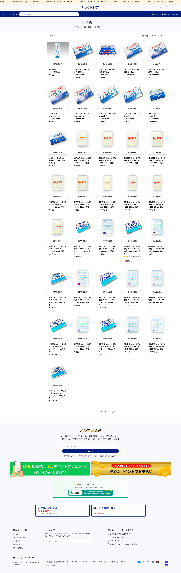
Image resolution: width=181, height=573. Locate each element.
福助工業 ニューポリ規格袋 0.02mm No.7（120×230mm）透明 (132, 204)
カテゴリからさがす (11, 14)
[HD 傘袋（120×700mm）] (58, 50)
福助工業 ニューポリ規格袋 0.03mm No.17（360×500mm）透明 (156, 346)
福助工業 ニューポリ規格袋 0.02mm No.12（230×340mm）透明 (132, 160)
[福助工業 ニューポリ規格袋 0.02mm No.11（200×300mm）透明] (107, 139)
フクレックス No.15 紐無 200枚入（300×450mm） (81, 116)
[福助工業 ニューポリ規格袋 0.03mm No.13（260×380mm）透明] (132, 278)
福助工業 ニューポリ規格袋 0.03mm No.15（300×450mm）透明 (82, 346)
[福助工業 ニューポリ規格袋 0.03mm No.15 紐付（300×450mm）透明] (58, 325)
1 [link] (101, 412)
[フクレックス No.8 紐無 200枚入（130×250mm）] (107, 94)
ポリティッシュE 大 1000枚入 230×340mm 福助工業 (57, 160)
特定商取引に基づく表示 (62, 562)
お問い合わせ (114, 562)
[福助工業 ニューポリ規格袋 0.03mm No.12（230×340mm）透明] (83, 278)
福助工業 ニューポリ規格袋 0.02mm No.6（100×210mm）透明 (107, 204)
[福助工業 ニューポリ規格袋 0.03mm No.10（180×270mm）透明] (107, 227)
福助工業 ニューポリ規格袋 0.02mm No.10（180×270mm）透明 (82, 160)
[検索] (160, 7)
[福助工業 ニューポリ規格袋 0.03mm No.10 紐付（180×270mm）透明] (83, 227)
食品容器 (15, 534)
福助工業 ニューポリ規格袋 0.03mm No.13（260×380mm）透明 (132, 300)
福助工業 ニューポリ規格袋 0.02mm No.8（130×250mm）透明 (156, 204)
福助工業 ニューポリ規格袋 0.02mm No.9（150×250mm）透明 (57, 248)
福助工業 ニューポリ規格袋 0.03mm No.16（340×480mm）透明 (132, 346)
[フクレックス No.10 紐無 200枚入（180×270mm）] (83, 50)
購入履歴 (166, 14)
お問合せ (175, 14)
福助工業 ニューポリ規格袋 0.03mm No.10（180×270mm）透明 (107, 248)
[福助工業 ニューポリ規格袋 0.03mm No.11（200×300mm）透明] (157, 227)
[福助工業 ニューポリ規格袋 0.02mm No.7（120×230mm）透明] (132, 183)
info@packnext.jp (117, 537)
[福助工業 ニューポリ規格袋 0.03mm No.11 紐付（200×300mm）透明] (132, 227)
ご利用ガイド (103, 562)
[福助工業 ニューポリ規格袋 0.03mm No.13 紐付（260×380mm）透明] (107, 278)
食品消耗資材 (17, 544)
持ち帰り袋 (16, 541)
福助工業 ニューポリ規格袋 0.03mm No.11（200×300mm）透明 (156, 248)
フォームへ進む (98, 513)
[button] (128, 256)
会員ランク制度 (51, 565)
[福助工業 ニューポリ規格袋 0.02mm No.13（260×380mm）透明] (157, 139)
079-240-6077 (43, 511)
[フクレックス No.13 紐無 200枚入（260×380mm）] (157, 50)
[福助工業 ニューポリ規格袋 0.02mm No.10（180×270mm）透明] (83, 139)
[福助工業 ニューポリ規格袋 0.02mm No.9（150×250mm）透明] (58, 227)
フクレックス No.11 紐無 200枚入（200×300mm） (106, 72)
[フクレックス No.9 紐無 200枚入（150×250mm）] (132, 94)
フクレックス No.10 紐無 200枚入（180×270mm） (81, 72)
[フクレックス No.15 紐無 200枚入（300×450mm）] (83, 94)
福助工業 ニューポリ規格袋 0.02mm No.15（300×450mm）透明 (82, 204)
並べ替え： (146, 36)
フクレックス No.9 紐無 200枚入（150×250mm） (132, 116)
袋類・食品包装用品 (19, 538)
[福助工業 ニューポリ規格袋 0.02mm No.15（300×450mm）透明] (83, 183)
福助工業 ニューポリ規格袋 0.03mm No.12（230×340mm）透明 (82, 300)
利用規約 (80, 456)
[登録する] (89, 541)
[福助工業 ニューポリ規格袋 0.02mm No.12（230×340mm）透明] (132, 139)
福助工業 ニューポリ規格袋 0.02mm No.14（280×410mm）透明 (57, 204)
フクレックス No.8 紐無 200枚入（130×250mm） (107, 116)
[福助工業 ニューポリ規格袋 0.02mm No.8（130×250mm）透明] (157, 183)
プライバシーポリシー (92, 456)
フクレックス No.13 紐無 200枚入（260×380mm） (156, 72)
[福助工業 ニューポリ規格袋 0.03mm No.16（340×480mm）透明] (132, 325)
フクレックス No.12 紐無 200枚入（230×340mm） (131, 72)
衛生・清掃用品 (18, 548)
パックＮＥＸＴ (24, 562)
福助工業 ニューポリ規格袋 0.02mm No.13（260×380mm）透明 (156, 160)
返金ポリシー (76, 562)
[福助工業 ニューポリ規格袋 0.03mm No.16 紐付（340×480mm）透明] (107, 325)
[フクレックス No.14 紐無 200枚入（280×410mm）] (58, 94)
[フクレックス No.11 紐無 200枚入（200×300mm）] (107, 50)
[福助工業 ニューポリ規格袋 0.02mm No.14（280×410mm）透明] (58, 183)
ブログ (123, 562)
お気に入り (157, 14)
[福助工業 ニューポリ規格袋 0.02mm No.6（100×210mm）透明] (107, 183)
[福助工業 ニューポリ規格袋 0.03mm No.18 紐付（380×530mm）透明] (58, 371)
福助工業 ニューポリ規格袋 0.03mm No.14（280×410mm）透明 (156, 300)
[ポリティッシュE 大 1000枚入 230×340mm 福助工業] (58, 139)
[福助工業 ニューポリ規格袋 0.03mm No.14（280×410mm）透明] (157, 278)
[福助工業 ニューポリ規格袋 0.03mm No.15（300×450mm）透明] (83, 325)
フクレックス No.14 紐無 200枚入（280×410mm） (56, 116)
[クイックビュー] (66, 43)
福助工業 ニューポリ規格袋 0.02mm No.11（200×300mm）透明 (107, 160)
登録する (90, 451)
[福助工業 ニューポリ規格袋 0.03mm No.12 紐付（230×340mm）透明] (58, 278)
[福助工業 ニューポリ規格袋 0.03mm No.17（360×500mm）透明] (157, 325)
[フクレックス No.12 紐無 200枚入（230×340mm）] (132, 50)
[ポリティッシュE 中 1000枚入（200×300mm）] (157, 94)
